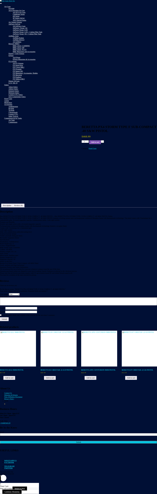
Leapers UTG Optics (16, 95)
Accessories (8, 104)
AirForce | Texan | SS (20, 28)
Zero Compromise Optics (17, 97)
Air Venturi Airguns (15, 22)
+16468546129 (5, 423)
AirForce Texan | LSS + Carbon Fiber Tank (27, 32)
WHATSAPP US (10, 460)
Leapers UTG (13, 114)
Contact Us (8, 393)
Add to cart (95, 142)
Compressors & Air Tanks (13, 118)
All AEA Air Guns (19, 12)
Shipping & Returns (11, 395)
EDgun (11, 55)
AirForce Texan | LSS (20, 30)
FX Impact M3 (18, 71)
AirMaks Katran (18, 38)
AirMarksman (13, 106)
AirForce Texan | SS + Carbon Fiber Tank (27, 34)
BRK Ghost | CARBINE (21, 46)
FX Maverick (17, 75)
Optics (6, 85)
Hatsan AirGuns (14, 81)
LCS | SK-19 (13, 83)
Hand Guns (8, 99)
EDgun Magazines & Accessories (24, 59)
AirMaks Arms (14, 36)
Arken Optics (13, 87)
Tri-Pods (11, 110)
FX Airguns (13, 61)
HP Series (16, 16)
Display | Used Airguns (16, 53)
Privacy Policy (9, 399)
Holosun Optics (14, 93)
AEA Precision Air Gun (17, 10)
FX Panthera (17, 77)
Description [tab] (7, 205)
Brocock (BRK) (14, 44)
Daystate (11, 8)
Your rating (4, 294)
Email (2, 312)
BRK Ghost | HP (18, 48)
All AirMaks (17, 42)
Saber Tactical (13, 116)
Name (2, 308)
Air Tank (12, 120)
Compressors (13, 122)
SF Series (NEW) (19, 18)
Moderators (8, 103)
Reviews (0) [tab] (18, 205)
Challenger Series (19, 14)
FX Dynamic (17, 69)
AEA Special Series (19, 20)
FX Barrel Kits (18, 65)
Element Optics (14, 91)
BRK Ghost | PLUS (19, 50)
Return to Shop (20, 488)
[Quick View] (2, 378)
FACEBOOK (9, 462)
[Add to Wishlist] (102, 141)
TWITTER (8, 468)
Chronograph (13, 112)
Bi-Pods (11, 108)
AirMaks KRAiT (18, 40)
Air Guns (7, 6)
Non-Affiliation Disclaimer (13, 397)
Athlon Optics (13, 89)
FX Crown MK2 (18, 67)
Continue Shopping (11, 492)
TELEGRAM (9, 466)
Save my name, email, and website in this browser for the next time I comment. (28, 315)
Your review (5, 296)
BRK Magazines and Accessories (24, 52)
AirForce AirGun (14, 24)
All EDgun (16, 57)
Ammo (6, 101)
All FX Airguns (18, 63)
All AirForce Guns (19, 26)
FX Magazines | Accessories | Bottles (25, 73)
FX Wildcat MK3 (19, 79)
